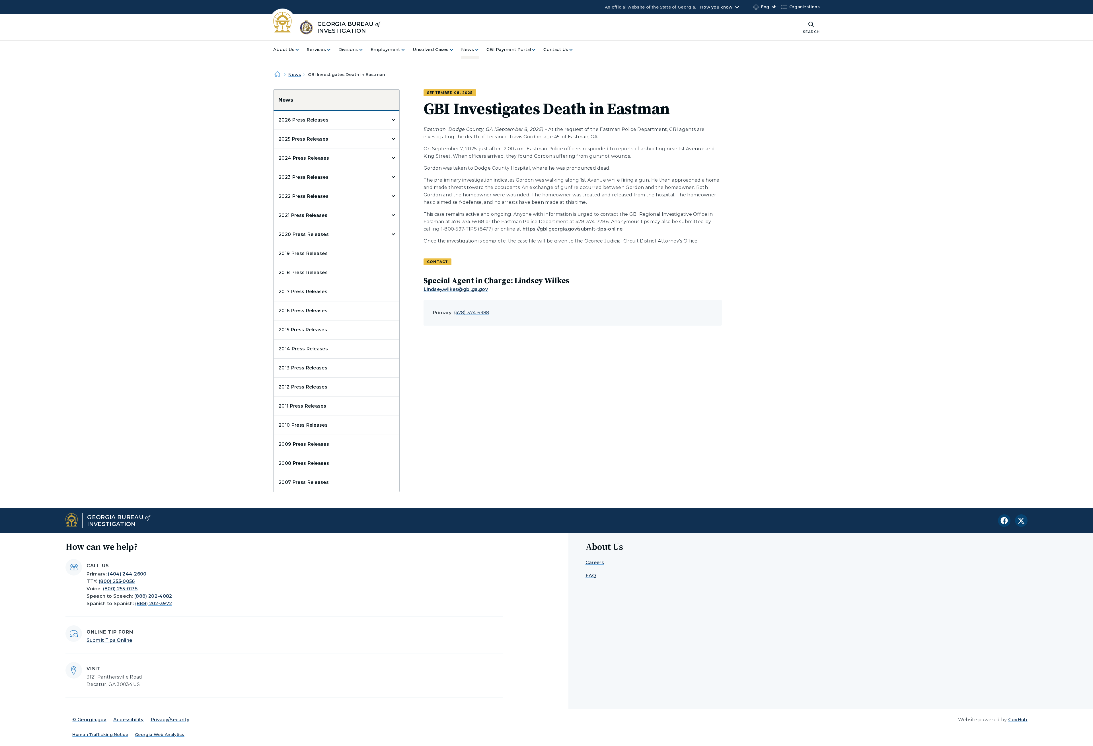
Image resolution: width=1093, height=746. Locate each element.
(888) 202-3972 (153, 603)
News (294, 74)
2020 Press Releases (304, 234)
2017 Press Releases (303, 291)
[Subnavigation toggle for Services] (332, 50)
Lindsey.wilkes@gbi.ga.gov (456, 289)
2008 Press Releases (304, 463)
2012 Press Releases (303, 387)
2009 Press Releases (304, 444)
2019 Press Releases (303, 253)
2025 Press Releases (303, 139)
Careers (594, 562)
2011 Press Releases (302, 406)
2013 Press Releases (303, 368)
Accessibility (128, 719)
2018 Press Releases (303, 272)
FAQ (590, 575)
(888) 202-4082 (153, 596)
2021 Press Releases (303, 215)
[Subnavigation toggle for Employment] (406, 50)
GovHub (1018, 719)
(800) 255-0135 (120, 588)
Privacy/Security (170, 719)
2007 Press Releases (304, 482)
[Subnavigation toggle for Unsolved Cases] (455, 50)
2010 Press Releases (303, 425)
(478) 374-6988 (471, 312)
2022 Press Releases (303, 196)
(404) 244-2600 (127, 574)
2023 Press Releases (303, 177)
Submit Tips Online (109, 640)
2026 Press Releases (303, 120)
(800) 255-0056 (117, 581)
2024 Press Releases (304, 158)
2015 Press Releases (303, 329)
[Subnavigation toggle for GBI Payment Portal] (537, 50)
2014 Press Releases (303, 349)
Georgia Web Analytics (159, 734)
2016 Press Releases (303, 310)
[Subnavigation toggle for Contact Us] (574, 50)
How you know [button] (716, 7)
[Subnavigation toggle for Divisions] (364, 50)
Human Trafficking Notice (100, 734)
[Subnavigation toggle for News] (480, 50)
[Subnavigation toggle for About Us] (300, 50)
